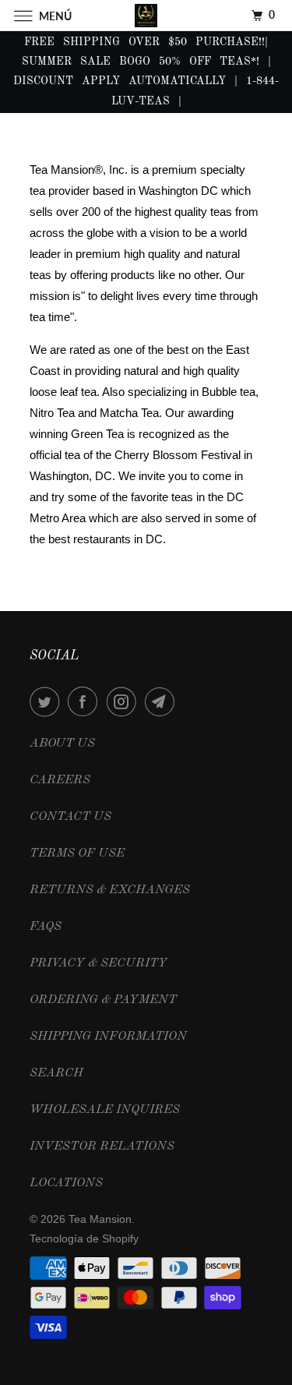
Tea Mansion (100, 1219)
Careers (60, 780)
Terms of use (77, 853)
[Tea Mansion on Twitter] (47, 701)
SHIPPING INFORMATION (108, 1036)
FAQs (46, 926)
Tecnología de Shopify (84, 1238)
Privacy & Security (98, 963)
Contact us (70, 817)
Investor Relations (102, 1146)
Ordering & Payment (103, 1000)
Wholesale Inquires (105, 1110)
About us (62, 743)
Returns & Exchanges (110, 890)
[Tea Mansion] (146, 15)
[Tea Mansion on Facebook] (86, 701)
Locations (66, 1183)
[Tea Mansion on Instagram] (124, 701)
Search (56, 1073)
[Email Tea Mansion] (163, 701)
